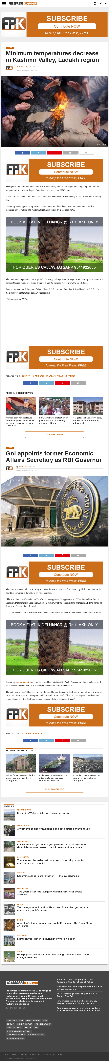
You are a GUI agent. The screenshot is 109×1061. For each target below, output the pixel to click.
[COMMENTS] (86, 152)
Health (28, 1028)
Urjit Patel (37, 733)
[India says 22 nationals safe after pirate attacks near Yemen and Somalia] (54, 771)
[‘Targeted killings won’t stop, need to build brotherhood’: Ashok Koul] (88, 414)
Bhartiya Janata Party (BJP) (19, 1031)
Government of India (16, 1035)
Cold (24, 376)
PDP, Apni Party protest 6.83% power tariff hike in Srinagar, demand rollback (53, 420)
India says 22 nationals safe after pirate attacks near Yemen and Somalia (53, 778)
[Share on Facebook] (22, 152)
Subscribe (62, 1054)
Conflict (10, 1024)
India (24, 733)
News (28, 1020)
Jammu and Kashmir (38, 376)
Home (7, 1054)
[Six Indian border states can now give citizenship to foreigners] (88, 771)
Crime (36, 1028)
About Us (23, 1054)
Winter (71, 376)
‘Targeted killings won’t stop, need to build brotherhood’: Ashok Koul (87, 420)
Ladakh (52, 376)
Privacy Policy (49, 1054)
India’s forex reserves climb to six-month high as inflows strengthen (21, 778)
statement (24, 682)
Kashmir (36, 1020)
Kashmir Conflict (24, 1024)
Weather (62, 376)
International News (15, 1038)
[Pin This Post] (54, 152)
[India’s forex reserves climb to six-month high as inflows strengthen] (21, 771)
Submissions (35, 1054)
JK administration (36, 1035)
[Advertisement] (54, 323)
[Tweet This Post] (38, 152)
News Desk (23, 66)
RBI (29, 733)
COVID (19, 1028)
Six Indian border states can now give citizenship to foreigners (86, 778)
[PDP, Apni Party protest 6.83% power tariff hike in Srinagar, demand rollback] (54, 414)
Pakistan (11, 1028)
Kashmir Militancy (43, 1024)
